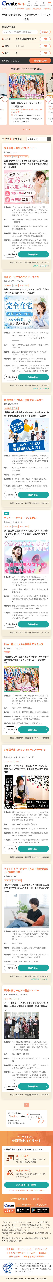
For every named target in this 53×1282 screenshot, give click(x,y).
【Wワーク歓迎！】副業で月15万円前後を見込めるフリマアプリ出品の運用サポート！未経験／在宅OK (26, 888)
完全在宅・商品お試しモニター (20, 148)
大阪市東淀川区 (48, 9)
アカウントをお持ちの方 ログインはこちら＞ (26, 1190)
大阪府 (28, 9)
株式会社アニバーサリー (13, 648)
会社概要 (42, 1253)
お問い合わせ (14, 1256)
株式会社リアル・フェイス (14, 281)
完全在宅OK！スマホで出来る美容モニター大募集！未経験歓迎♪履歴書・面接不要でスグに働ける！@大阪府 (26, 163)
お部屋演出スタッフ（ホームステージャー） (25, 751)
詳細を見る (33, 254)
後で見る (11, 254)
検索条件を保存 (40, 61)
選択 (45, 39)
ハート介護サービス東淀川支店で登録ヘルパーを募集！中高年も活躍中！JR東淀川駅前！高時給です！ (26, 1006)
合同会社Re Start (10, 876)
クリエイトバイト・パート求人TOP (13, 9)
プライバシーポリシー (16, 1253)
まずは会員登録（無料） (26, 1185)
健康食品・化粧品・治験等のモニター (23, 400)
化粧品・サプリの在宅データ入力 (21, 277)
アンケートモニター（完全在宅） (21, 518)
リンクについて (24, 1249)
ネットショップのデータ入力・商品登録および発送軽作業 (26, 871)
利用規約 (10, 1249)
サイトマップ (40, 1249)
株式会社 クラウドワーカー (14, 522)
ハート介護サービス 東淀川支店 (16, 995)
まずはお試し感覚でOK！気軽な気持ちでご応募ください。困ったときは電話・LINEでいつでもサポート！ (26, 533)
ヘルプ (32, 1253)
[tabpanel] (26, 99)
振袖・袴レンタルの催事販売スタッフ (23, 644)
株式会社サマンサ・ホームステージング (18, 757)
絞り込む (45, 32)
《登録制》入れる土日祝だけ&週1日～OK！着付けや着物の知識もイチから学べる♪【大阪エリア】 (26, 659)
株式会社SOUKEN (11, 404)
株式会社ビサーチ (10, 152)
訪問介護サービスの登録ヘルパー (21, 990)
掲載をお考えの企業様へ (34, 1256)
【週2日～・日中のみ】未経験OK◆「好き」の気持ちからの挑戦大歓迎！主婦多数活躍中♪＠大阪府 (26, 768)
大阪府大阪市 (37, 9)
